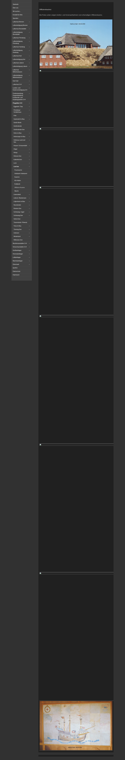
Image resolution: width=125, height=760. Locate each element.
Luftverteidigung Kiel (19, 59)
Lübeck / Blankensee (20, 198)
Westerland (17, 236)
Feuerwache (18, 170)
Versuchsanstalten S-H (20, 247)
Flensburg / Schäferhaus (17, 111)
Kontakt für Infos (17, 15)
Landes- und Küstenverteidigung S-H (20, 89)
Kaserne (17, 177)
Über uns (15, 8)
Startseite (15, 4)
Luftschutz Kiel (17, 56)
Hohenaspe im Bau (19, 136)
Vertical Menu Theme (79, 758)
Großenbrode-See (19, 129)
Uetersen (16, 233)
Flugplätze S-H (17, 103)
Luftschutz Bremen (18, 21)
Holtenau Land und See (19, 141)
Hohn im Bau (18, 133)
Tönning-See (18, 229)
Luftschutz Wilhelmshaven (17, 71)
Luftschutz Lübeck (18, 63)
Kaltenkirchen (18, 159)
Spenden (15, 18)
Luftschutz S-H (17, 84)
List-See (16, 166)
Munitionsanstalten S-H (20, 243)
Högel (15, 149)
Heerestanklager (18, 254)
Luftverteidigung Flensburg (17, 42)
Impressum (16, 275)
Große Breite (17, 122)
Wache (16, 191)
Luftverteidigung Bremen (20, 25)
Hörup (15, 152)
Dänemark (16, 264)
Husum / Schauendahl (20, 145)
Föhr (15, 115)
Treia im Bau (17, 226)
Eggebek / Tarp (18, 106)
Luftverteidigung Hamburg (17, 51)
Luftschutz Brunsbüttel (19, 28)
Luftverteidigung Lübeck (20, 66)
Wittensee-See (18, 240)
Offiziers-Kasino (19, 187)
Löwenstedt (17, 194)
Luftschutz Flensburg (19, 38)
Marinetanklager (18, 261)
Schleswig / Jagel (19, 212)
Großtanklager (17, 250)
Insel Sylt (15, 81)
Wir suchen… (17, 11)
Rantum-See (17, 208)
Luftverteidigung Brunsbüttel (17, 33)
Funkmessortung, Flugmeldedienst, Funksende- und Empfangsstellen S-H (19, 96)
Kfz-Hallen (17, 180)
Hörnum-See (17, 156)
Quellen (15, 268)
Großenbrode (18, 126)
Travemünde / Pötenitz (20, 222)
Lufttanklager (17, 257)
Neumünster (17, 205)
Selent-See (17, 219)
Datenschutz (16, 271)
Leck (15, 163)
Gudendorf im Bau (19, 119)
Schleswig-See (18, 215)
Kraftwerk (17, 184)
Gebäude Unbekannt (20, 173)
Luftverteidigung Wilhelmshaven (17, 76)
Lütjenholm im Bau (19, 201)
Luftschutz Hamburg (19, 47)
